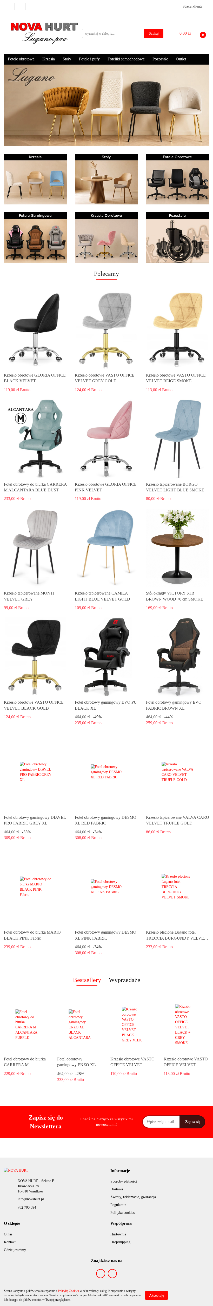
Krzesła (48, 59)
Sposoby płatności (123, 1181)
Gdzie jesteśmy (15, 1250)
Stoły (67, 59)
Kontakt (10, 1242)
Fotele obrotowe (21, 59)
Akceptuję (156, 1295)
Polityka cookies (122, 1213)
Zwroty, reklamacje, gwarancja (133, 1197)
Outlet (181, 59)
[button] (120, 1171)
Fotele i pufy (89, 59)
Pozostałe (160, 59)
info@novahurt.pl (31, 1199)
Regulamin (118, 1205)
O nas (8, 1234)
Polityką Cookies (68, 1291)
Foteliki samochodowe (126, 59)
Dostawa (116, 1189)
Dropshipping (120, 1242)
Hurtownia (118, 1234)
